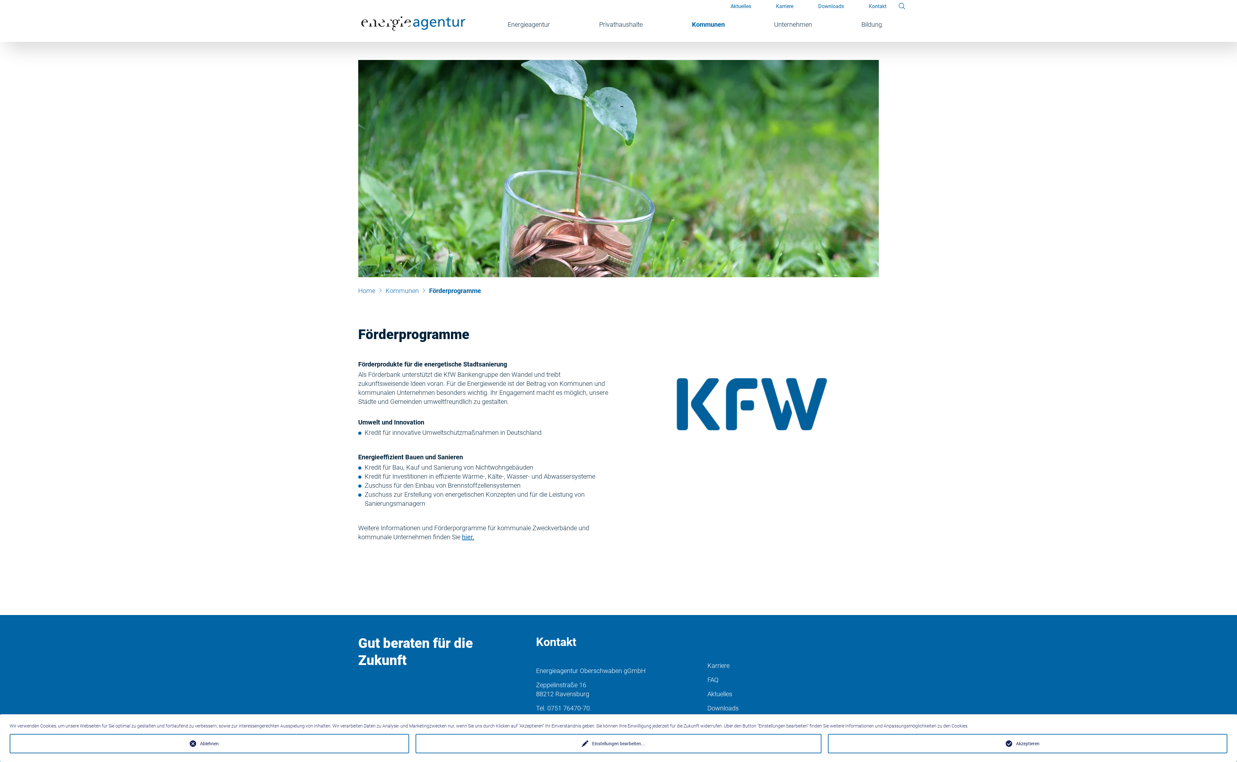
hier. (468, 537)
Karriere (718, 665)
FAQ (713, 680)
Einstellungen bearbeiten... (618, 743)
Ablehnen (209, 743)
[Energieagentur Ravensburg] (414, 21)
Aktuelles (719, 694)
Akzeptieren (1028, 743)
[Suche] (902, 5)
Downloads (723, 708)
